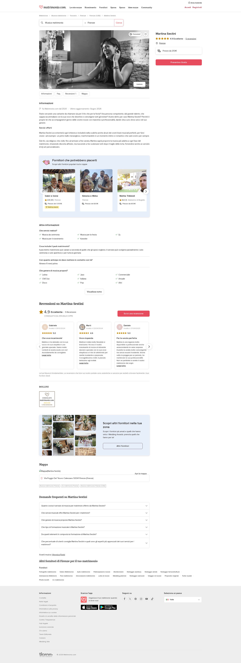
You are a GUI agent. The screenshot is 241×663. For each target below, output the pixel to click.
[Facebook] (124, 599)
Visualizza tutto (94, 292)
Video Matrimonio (67, 572)
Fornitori (103, 7)
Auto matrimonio (83, 572)
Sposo (122, 7)
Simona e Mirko (90, 196)
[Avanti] (146, 191)
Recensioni (70, 93)
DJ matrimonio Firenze (70, 486)
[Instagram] (141, 599)
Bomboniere (119, 572)
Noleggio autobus (134, 572)
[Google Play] (108, 609)
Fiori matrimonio (66, 576)
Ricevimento (90, 7)
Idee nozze (133, 7)
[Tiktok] (152, 599)
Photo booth (44, 580)
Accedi (188, 7)
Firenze (83, 16)
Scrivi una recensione (133, 313)
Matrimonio (43, 16)
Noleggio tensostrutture (170, 572)
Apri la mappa (141, 473)
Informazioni (46, 93)
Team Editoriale (45, 634)
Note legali (43, 602)
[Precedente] (42, 191)
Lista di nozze (103, 576)
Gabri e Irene (51, 196)
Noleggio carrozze (137, 576)
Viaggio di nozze (154, 576)
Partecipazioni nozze (102, 572)
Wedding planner (119, 576)
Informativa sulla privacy (48, 609)
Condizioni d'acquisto (47, 605)
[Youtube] (146, 599)
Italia (172, 599)
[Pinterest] (135, 599)
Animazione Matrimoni (48, 576)
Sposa (113, 7)
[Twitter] (130, 599)
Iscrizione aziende (46, 627)
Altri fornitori (123, 446)
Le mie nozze (76, 7)
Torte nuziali (187, 576)
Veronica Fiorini (58, 554)
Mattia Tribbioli (127, 196)
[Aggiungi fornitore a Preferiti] (146, 34)
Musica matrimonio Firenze (49, 486)
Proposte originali (172, 576)
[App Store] (89, 609)
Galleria (139, 84)
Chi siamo (43, 631)
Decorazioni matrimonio (85, 576)
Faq (58, 93)
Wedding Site (44, 642)
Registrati (197, 7)
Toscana (73, 16)
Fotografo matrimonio (47, 572)
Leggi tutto (46, 355)
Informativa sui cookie (48, 612)
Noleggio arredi (151, 572)
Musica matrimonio (59, 16)
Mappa (84, 93)
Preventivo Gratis (179, 62)
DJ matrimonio (58, 580)
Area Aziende (196, 3)
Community (146, 7)
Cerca (119, 22)
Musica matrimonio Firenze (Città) (93, 486)
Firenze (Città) (95, 16)
